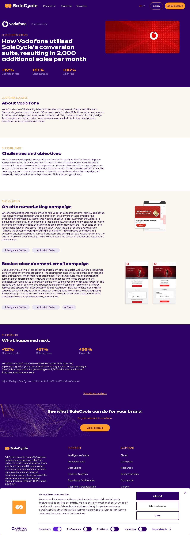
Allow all (157, 496)
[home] (21, 6)
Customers (66, 6)
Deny (157, 515)
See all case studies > (95, 393)
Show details (159, 529)
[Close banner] (185, 493)
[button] (49, 6)
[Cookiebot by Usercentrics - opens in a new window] (19, 529)
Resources (82, 6)
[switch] (87, 529)
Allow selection (157, 505)
